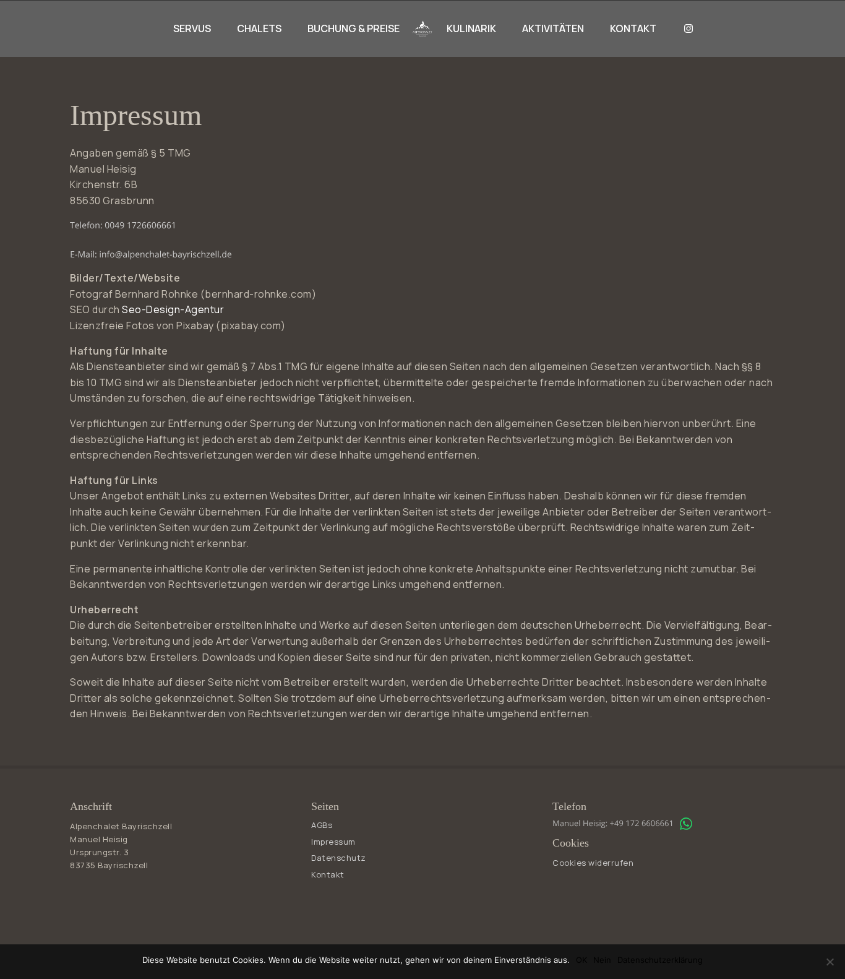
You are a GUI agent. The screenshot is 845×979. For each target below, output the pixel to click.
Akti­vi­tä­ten (553, 28)
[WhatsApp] (686, 823)
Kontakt (633, 28)
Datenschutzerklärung (660, 960)
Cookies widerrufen (592, 862)
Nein (602, 960)
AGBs (321, 825)
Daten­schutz (338, 857)
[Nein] (829, 961)
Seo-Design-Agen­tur (173, 309)
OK (581, 960)
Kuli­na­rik (471, 28)
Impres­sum (333, 841)
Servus (192, 28)
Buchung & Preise (353, 28)
